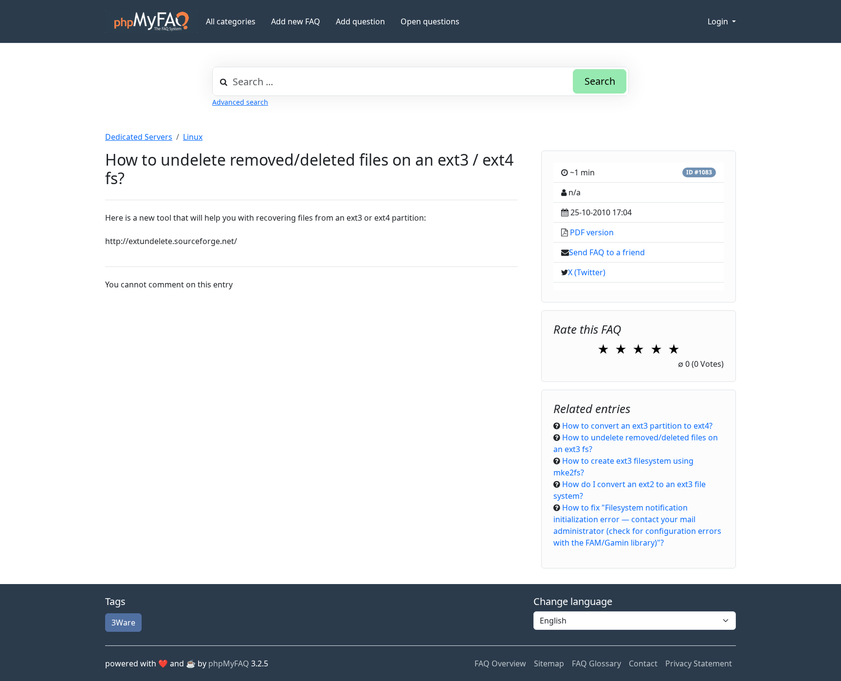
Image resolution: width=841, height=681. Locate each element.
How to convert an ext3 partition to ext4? (637, 425)
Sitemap (549, 663)
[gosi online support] (151, 21)
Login (719, 21)
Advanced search (240, 102)
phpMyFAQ (228, 663)
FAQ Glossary (596, 663)
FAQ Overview (500, 663)
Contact (643, 663)
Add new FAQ (295, 21)
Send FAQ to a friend (607, 252)
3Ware (123, 622)
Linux (192, 137)
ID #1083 (699, 172)
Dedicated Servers (138, 137)
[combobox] (420, 81)
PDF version (592, 232)
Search (600, 81)
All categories (231, 21)
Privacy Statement (698, 663)
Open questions (430, 21)
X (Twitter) (586, 272)
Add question (360, 21)
